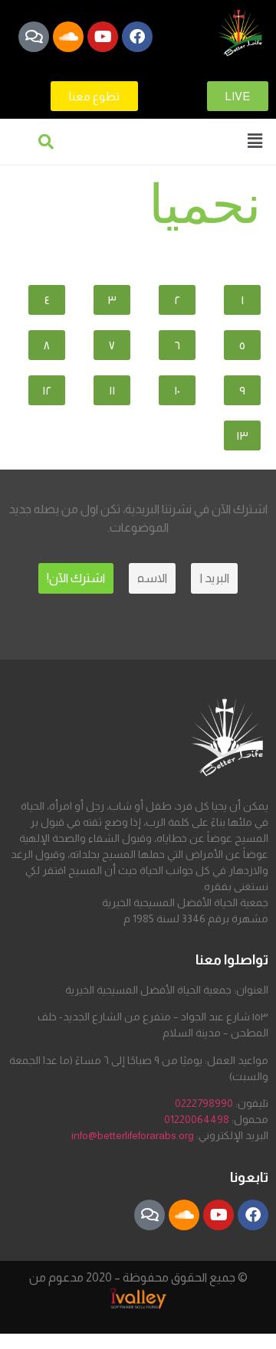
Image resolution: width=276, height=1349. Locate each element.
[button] (255, 140)
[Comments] (33, 36)
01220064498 (196, 1119)
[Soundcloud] (68, 36)
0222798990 (204, 1103)
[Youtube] (102, 36)
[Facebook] (137, 36)
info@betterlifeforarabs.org (132, 1135)
